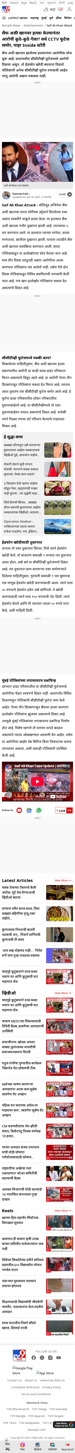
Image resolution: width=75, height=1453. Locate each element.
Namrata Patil (20, 193)
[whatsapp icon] (39, 810)
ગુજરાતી (51, 2)
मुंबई (44, 18)
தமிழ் (70, 2)
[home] (4, 17)
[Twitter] (42, 1357)
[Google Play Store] (24, 1371)
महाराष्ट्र (34, 18)
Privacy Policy (51, 1387)
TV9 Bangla (17, 1416)
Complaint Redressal (25, 1387)
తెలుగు (33, 2)
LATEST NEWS (18, 18)
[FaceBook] (34, 1357)
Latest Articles (17, 880)
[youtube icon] (19, 810)
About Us (31, 1380)
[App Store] (47, 1374)
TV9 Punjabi (55, 1416)
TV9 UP (47, 1423)
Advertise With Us (52, 1380)
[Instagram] (50, 1357)
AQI (52, 9)
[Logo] (6, 9)
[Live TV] (59, 9)
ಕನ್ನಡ (24, 2)
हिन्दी (4, 2)
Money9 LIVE (37, 1430)
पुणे (51, 18)
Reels (7, 1210)
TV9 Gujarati (36, 1416)
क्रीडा (59, 18)
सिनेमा (68, 18)
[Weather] (46, 9)
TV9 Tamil (9, 1423)
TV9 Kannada (58, 1409)
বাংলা (42, 2)
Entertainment (33, 25)
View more (61, 880)
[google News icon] (29, 810)
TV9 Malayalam (29, 1423)
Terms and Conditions (36, 1394)
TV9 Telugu (39, 1409)
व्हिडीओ (9, 993)
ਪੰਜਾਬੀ (62, 2)
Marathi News (11, 25)
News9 (14, 2)
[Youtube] (58, 1357)
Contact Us (14, 1380)
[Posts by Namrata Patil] (6, 195)
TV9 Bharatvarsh (17, 1409)
